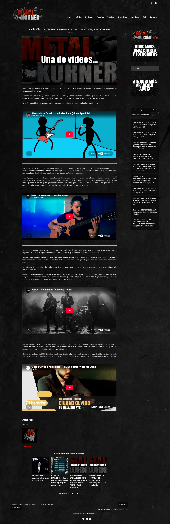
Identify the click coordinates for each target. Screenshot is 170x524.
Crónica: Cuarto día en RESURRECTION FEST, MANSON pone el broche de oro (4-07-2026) (144, 222)
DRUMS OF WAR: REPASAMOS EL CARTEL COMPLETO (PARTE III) (145, 190)
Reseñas (100, 17)
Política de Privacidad (88, 514)
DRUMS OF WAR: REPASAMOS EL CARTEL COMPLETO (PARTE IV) (145, 134)
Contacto (153, 17)
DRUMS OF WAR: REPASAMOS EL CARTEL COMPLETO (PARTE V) (145, 124)
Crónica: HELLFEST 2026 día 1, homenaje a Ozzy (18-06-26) (145, 211)
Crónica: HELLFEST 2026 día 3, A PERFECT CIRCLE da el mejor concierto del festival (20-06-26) (145, 167)
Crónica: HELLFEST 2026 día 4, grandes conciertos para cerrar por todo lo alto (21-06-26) (145, 145)
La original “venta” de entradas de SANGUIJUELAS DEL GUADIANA (144, 156)
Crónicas (110, 17)
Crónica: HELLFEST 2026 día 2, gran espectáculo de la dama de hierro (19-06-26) (145, 200)
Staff (144, 17)
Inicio (69, 17)
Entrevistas (122, 17)
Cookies (76, 514)
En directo (89, 17)
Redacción (27, 446)
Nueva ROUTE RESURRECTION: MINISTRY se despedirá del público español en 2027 (144, 179)
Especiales (134, 17)
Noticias (78, 17)
